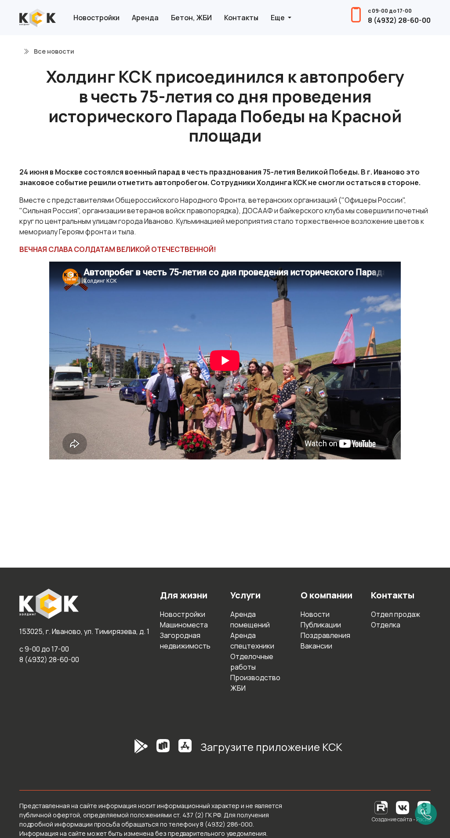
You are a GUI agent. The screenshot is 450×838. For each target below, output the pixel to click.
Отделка (385, 625)
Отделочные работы (251, 662)
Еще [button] (278, 17)
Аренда (145, 17)
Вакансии (316, 646)
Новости (315, 614)
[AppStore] (185, 750)
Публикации (321, 625)
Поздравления (325, 635)
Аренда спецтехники (252, 640)
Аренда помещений (250, 619)
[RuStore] (163, 750)
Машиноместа (184, 625)
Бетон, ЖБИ (191, 17)
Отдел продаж (395, 614)
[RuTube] (381, 807)
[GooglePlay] (128, 750)
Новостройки (96, 17)
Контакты (241, 17)
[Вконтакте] (402, 807)
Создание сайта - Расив (401, 819)
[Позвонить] (426, 814)
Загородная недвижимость (185, 640)
